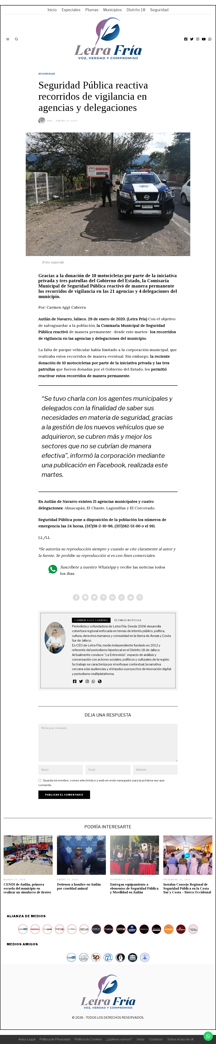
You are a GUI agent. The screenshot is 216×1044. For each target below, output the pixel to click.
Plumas (91, 10)
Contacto (156, 1039)
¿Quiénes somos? (119, 1039)
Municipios (112, 10)
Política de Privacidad (54, 1039)
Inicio (52, 10)
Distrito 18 (136, 10)
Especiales (71, 10)
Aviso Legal (26, 1039)
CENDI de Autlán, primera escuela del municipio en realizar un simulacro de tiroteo (27, 888)
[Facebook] (185, 39)
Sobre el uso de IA (180, 1039)
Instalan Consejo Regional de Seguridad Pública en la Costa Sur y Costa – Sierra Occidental (187, 888)
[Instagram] (197, 39)
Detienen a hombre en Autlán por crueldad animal (79, 886)
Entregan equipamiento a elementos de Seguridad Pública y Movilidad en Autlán (134, 888)
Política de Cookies (88, 1039)
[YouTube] (204, 39)
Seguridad (159, 10)
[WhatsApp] (209, 39)
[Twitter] (191, 39)
